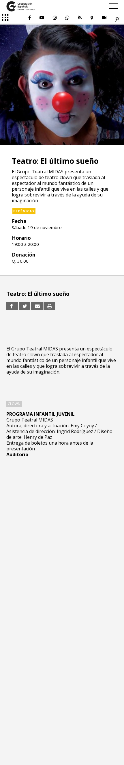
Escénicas (24, 211)
